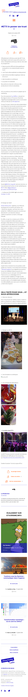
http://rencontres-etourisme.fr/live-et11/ (13, 457)
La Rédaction (5, 493)
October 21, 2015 (5, 194)
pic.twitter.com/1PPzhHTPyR (9, 189)
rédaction (5, 674)
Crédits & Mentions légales (7, 685)
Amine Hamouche (6, 205)
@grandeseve (12, 187)
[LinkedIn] (13, 16)
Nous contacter (14, 652)
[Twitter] (18, 16)
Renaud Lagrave (6, 269)
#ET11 (2, 187)
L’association (14, 647)
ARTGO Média (9, 682)
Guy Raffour (14, 96)
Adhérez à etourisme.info (19, 12)
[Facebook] (9, 16)
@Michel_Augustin (10, 184)
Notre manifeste (14, 650)
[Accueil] (14, 2)
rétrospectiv (15, 101)
